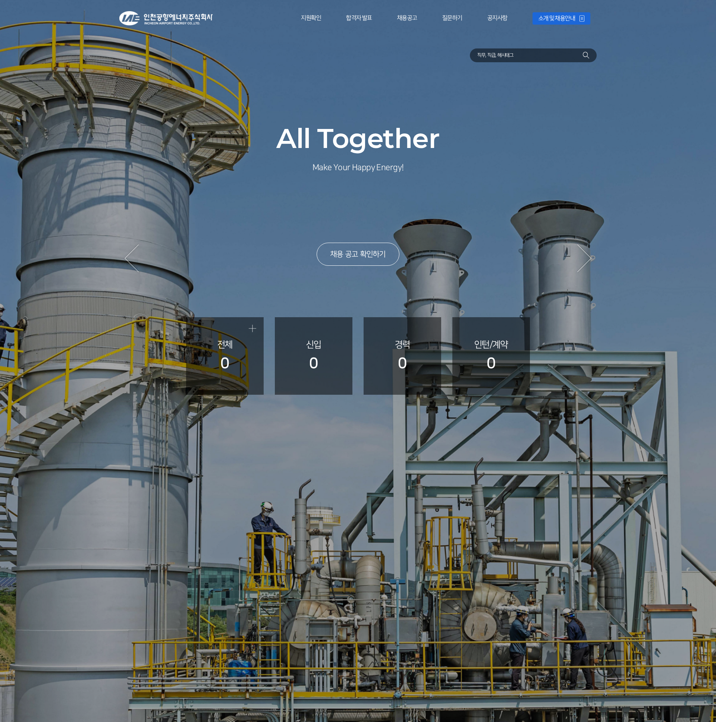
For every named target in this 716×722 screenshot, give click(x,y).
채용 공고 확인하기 (358, 254)
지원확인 (311, 18)
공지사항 (497, 18)
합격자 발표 (359, 18)
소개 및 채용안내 (556, 18)
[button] (131, 258)
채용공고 (407, 18)
